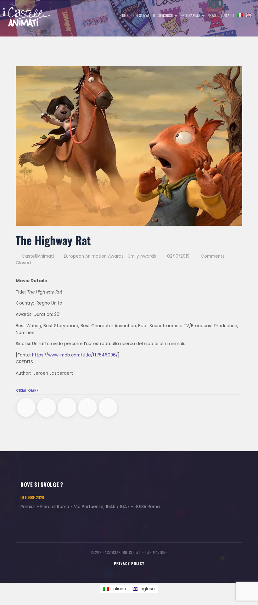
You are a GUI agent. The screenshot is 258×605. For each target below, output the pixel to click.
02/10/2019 (178, 256)
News (212, 15)
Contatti (227, 15)
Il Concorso (163, 15)
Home (124, 15)
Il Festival (141, 15)
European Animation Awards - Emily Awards (110, 256)
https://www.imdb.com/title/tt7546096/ (75, 355)
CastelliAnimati (37, 256)
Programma (191, 15)
